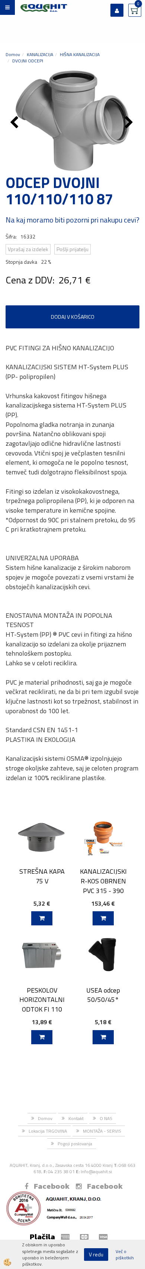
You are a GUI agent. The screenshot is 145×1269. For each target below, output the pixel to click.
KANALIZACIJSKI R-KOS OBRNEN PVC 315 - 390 (103, 880)
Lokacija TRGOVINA (48, 1131)
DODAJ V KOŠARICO (72, 317)
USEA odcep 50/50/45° (103, 995)
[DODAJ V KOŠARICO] (41, 918)
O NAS (106, 1118)
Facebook (52, 1186)
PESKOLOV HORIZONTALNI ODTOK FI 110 (42, 999)
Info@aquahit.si (96, 1171)
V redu (96, 1254)
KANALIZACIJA (40, 54)
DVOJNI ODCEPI (27, 60)
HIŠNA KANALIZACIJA (80, 54)
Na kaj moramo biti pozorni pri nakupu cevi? (72, 219)
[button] (129, 123)
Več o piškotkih (125, 1254)
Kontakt (76, 1118)
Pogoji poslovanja (75, 1143)
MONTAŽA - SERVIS (102, 1131)
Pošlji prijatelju (72, 249)
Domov (13, 54)
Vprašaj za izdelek (28, 249)
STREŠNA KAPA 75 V (42, 876)
